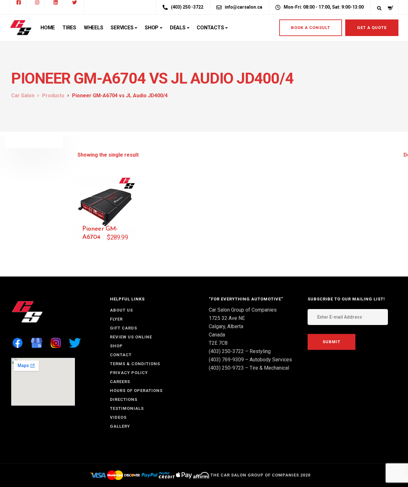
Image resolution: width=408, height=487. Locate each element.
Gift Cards (123, 328)
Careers (120, 381)
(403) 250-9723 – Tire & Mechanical (249, 368)
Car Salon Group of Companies (243, 310)
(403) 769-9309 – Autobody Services (250, 360)
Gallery (120, 426)
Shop (151, 28)
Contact (121, 354)
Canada (217, 335)
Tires (69, 28)
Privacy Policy (129, 372)
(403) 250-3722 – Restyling (240, 351)
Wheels (93, 28)
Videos (118, 417)
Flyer (116, 319)
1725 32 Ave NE (227, 318)
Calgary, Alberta (226, 326)
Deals (178, 28)
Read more (114, 242)
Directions (123, 399)
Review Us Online (131, 337)
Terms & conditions (135, 363)
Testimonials (127, 408)
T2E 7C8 (218, 343)
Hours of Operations (136, 390)
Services (122, 28)
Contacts (210, 28)
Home (47, 28)
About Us (121, 310)
